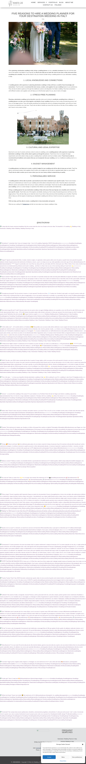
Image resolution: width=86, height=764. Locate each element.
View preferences (77, 757)
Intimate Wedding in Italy (67, 741)
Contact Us (48, 5)
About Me (69, 2)
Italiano (58, 5)
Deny (63, 757)
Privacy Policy (63, 760)
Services (41, 2)
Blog (61, 2)
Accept (49, 757)
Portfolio (53, 2)
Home (33, 2)
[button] (82, 744)
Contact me (26, 204)
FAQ (43, 19)
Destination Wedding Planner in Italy (67, 739)
